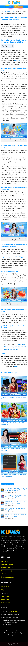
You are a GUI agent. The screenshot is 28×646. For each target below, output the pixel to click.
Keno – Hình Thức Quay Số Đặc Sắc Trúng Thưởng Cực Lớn (15, 509)
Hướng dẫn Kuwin (10, 11)
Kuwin (2, 11)
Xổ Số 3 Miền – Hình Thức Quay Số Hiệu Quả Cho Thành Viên (15, 502)
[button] (2, 3)
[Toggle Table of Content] (10, 46)
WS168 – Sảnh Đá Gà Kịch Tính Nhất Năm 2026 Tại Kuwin (15, 515)
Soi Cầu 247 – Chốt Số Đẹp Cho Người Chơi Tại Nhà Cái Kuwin (16, 489)
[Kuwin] (14, 2)
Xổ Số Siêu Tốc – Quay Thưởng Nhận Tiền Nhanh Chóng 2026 (15, 496)
